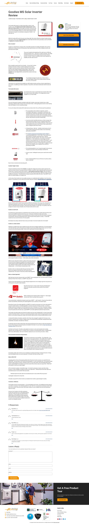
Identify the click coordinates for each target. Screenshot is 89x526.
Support (71, 3)
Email (9, 468)
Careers (55, 3)
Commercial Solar (43, 3)
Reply (12, 428)
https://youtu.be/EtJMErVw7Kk (44, 410)
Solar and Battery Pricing (34, 3)
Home (27, 3)
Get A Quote (66, 3)
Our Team (50, 3)
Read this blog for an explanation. (45, 179)
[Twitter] (65, 519)
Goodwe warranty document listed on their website (38, 133)
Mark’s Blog (60, 3)
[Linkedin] (63, 519)
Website (10, 472)
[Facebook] (59, 519)
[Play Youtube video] (30, 243)
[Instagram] (61, 519)
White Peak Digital (56, 522)
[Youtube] (58, 519)
